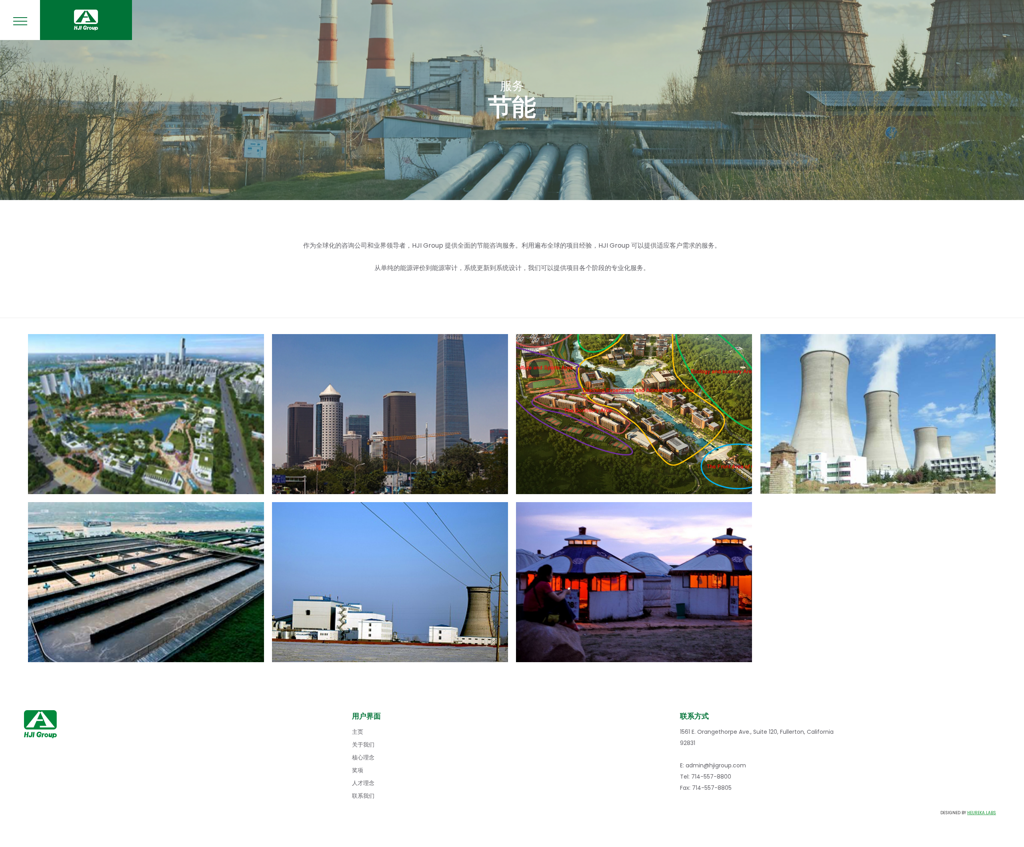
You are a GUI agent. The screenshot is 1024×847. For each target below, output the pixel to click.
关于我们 (363, 745)
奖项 (357, 770)
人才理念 (363, 783)
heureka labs (981, 813)
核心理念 (363, 757)
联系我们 (363, 796)
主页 (357, 732)
